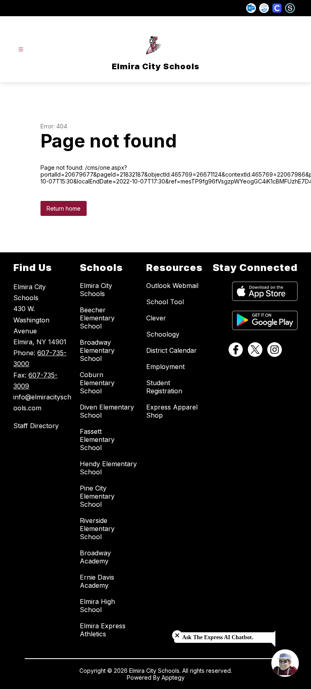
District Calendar (171, 350)
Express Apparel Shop (172, 411)
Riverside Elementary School (97, 528)
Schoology (162, 334)
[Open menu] (21, 49)
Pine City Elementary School (97, 496)
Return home (64, 208)
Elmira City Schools (96, 290)
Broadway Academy (95, 557)
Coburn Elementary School (97, 383)
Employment (165, 367)
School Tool (165, 302)
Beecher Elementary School (97, 318)
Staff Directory (36, 426)
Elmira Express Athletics (103, 630)
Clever (156, 318)
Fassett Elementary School (97, 439)
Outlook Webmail (172, 286)
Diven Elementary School (107, 411)
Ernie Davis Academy (97, 581)
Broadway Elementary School (97, 350)
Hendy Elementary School (108, 468)
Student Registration (164, 387)
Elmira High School (97, 605)
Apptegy (173, 677)
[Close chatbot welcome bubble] (177, 635)
